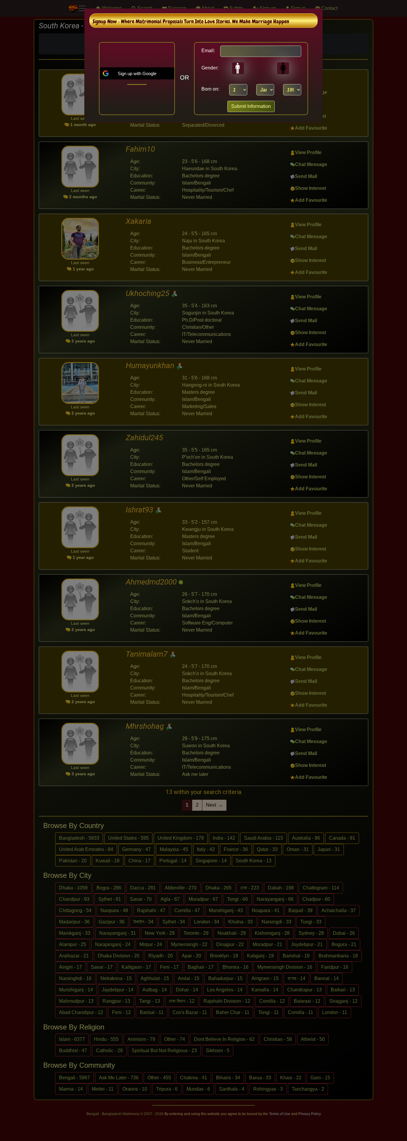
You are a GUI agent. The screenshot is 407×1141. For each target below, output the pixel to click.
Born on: (210, 89)
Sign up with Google (137, 73)
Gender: (208, 67)
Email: (208, 50)
